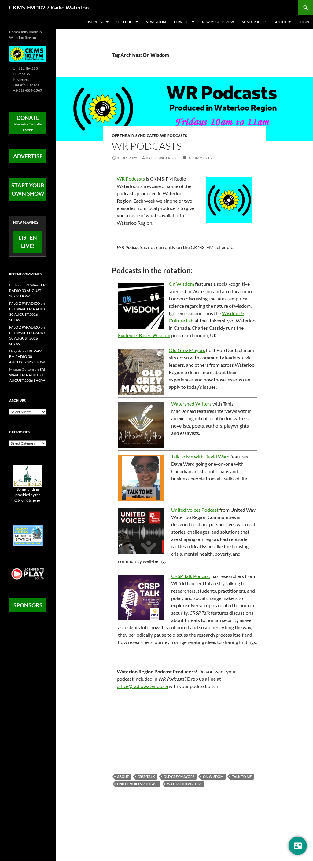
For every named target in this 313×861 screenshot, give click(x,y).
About (280, 22)
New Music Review (218, 22)
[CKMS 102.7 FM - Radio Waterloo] (27, 53)
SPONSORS (27, 605)
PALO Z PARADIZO (24, 303)
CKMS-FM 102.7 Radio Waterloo (49, 7)
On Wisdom (181, 284)
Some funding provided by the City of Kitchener (27, 494)
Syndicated (147, 135)
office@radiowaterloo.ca (142, 686)
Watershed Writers (191, 404)
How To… (182, 22)
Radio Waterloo (162, 158)
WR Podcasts (173, 135)
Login (304, 22)
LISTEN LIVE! (28, 241)
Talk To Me (242, 776)
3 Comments (200, 158)
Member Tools (254, 22)
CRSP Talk (146, 776)
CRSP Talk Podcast (190, 576)
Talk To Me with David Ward (200, 456)
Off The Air (123, 135)
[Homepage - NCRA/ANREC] (28, 535)
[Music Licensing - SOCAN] (27, 573)
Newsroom (156, 22)
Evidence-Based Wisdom (144, 335)
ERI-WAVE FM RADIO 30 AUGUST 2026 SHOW (27, 290)
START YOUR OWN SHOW (27, 189)
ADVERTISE (27, 156)
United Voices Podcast (195, 510)
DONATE (28, 122)
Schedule (125, 22)
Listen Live (95, 22)
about (123, 776)
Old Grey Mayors (187, 350)
